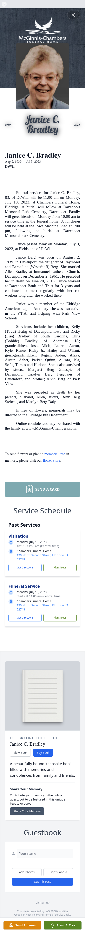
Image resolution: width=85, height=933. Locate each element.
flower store (51, 460)
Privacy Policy (31, 914)
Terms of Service (53, 914)
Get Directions (25, 567)
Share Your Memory (27, 811)
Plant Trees (60, 567)
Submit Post (42, 882)
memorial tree (54, 453)
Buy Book (43, 753)
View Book (20, 753)
